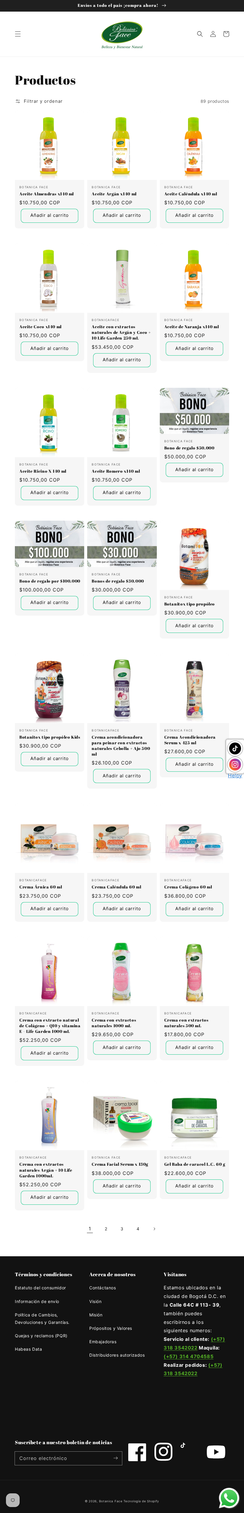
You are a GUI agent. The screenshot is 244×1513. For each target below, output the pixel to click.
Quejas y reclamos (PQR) (41, 1335)
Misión (96, 1314)
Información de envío (37, 1301)
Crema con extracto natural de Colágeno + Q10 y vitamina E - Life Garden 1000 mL (50, 1025)
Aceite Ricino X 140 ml (42, 471)
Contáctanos (102, 1287)
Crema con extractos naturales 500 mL (186, 1022)
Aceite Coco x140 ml (40, 326)
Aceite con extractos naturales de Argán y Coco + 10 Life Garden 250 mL (121, 332)
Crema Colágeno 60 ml (188, 887)
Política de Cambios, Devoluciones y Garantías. (42, 1318)
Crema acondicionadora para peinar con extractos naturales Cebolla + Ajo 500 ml (121, 745)
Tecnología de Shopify (141, 1501)
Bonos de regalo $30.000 (118, 581)
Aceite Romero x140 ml (116, 471)
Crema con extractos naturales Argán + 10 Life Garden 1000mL (45, 1170)
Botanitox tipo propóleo (189, 604)
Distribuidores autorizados (117, 1355)
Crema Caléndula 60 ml (116, 887)
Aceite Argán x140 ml (114, 194)
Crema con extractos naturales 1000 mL (114, 1022)
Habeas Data (28, 1349)
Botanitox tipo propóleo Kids (49, 737)
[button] (17, 34)
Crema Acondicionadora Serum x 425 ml (190, 739)
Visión (95, 1301)
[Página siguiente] (154, 1228)
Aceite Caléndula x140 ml (190, 194)
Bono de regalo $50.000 (189, 448)
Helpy (235, 776)
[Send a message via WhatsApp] (229, 1498)
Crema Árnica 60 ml (40, 887)
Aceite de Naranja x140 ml (191, 326)
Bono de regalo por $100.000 (49, 581)
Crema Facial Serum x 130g (120, 1164)
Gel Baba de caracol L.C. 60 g (194, 1164)
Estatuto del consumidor (40, 1287)
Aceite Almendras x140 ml (46, 194)
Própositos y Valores (110, 1328)
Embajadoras (103, 1341)
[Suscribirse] (115, 1458)
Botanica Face (111, 1501)
